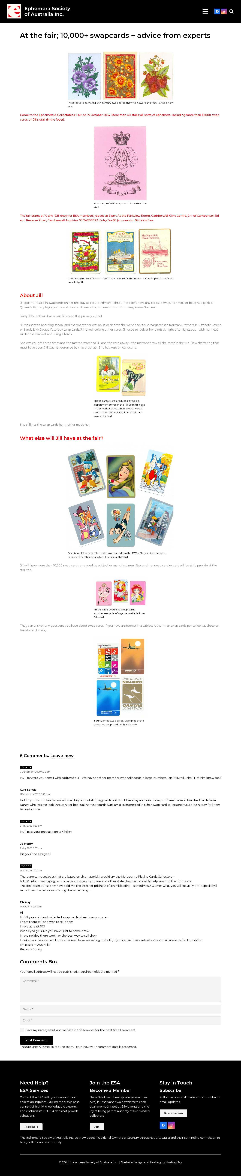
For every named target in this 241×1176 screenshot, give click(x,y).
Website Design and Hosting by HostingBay (151, 1162)
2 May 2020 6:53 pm (31, 825)
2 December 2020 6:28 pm (35, 771)
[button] (205, 11)
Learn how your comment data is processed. (105, 1047)
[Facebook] (217, 11)
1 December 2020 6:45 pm (35, 794)
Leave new (62, 755)
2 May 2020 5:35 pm (31, 848)
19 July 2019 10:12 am (31, 870)
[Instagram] (224, 11)
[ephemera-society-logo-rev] (38, 11)
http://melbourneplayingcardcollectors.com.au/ (53, 881)
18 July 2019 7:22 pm (31, 906)
